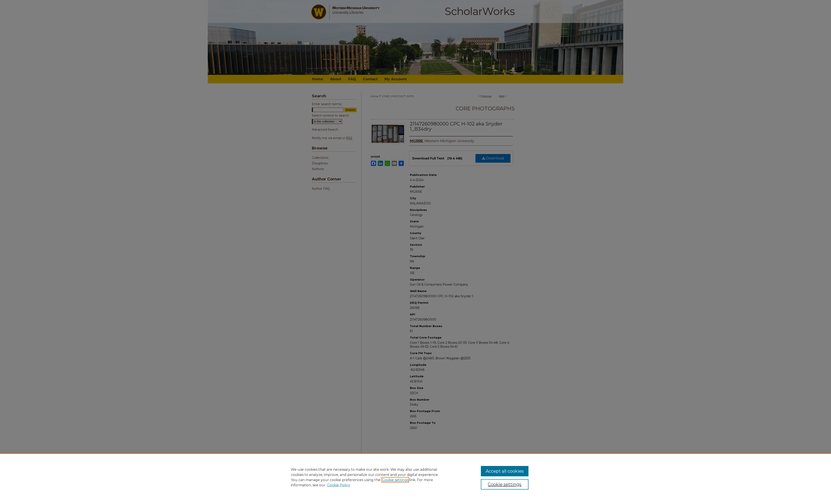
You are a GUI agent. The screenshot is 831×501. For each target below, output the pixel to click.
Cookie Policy (338, 485)
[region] (415, 477)
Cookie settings (395, 480)
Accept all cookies (505, 471)
